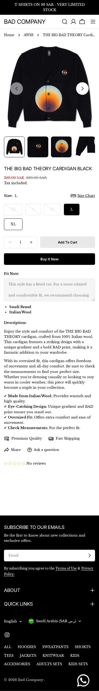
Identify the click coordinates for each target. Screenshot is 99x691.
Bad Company (24, 21)
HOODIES (27, 647)
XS (16, 211)
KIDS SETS (78, 664)
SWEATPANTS (55, 647)
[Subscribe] (89, 556)
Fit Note (11, 273)
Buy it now (49, 259)
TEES (8, 655)
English (10, 621)
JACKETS (28, 655)
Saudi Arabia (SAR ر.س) (56, 621)
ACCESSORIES (17, 664)
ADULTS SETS (49, 664)
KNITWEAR (53, 655)
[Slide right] (82, 88)
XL (13, 224)
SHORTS (83, 647)
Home (9, 35)
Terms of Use (66, 568)
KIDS (74, 655)
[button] (14, 463)
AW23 (28, 35)
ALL (7, 647)
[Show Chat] (84, 680)
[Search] (64, 21)
